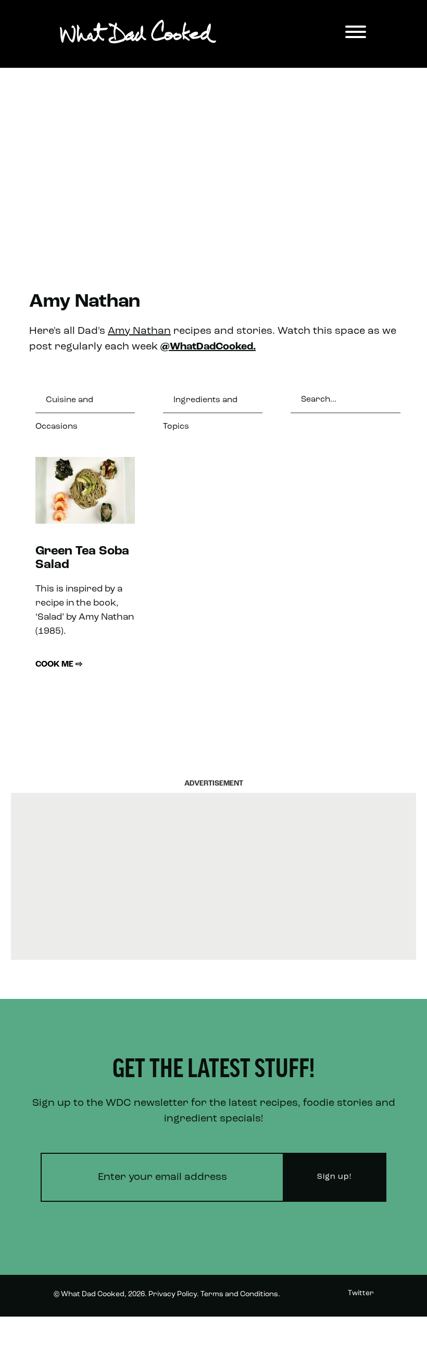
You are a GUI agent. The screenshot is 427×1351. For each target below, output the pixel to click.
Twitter (361, 1293)
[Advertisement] (213, 162)
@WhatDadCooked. (208, 347)
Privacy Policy (172, 1294)
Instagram (355, 1332)
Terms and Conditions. (240, 1294)
